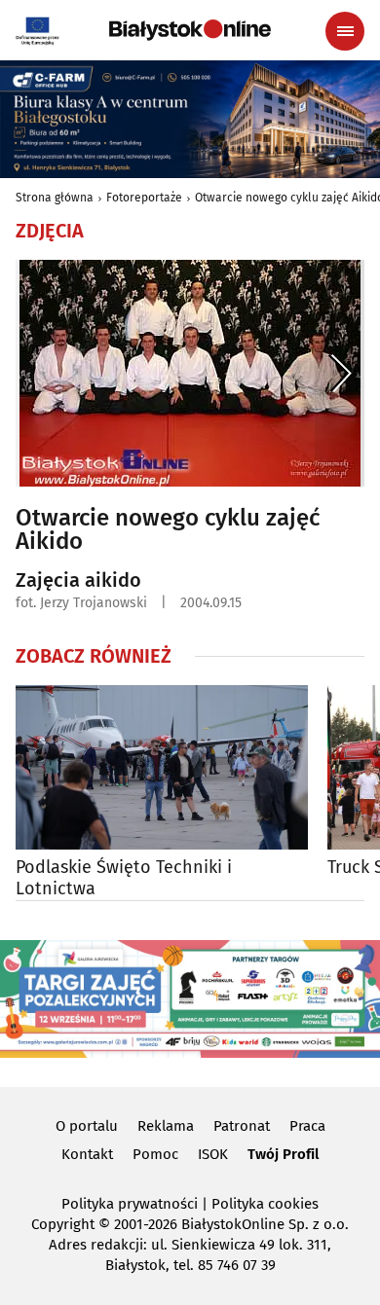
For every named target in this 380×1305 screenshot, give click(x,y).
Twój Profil (283, 1154)
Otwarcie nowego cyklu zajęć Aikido (168, 529)
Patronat (241, 1126)
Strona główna (55, 197)
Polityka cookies (265, 1204)
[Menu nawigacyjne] (344, 31)
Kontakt (87, 1154)
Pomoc (155, 1154)
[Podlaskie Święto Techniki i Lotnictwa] (162, 767)
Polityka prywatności (129, 1204)
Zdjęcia (50, 230)
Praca (307, 1126)
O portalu (87, 1126)
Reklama (165, 1126)
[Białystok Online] (190, 30)
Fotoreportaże (144, 197)
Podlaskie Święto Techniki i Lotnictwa (124, 878)
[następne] (339, 373)
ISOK (213, 1154)
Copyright (63, 1224)
